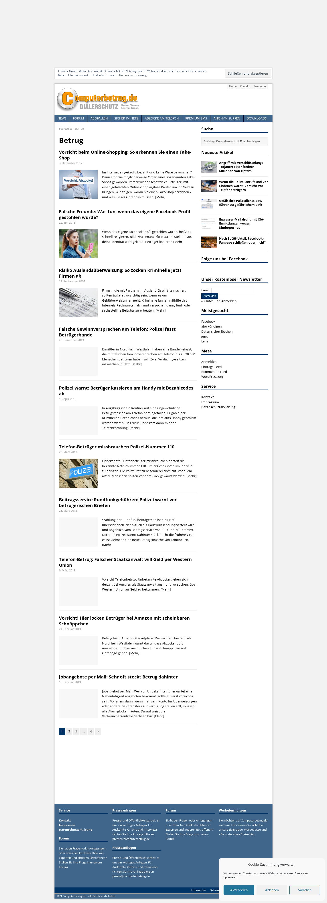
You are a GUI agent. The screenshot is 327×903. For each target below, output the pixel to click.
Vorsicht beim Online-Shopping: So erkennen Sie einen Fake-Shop (125, 155)
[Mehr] (160, 197)
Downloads (257, 118)
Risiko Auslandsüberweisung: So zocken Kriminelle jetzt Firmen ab (120, 273)
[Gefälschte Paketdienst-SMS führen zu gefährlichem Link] (209, 208)
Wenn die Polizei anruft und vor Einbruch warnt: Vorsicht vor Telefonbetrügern (243, 186)
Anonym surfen (227, 118)
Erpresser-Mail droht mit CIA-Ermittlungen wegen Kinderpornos (241, 223)
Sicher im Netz (126, 118)
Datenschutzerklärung (133, 75)
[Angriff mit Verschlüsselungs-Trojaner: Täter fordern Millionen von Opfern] (209, 170)
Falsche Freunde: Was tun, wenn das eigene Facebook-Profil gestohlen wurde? (124, 214)
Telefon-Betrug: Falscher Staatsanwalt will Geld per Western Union (125, 562)
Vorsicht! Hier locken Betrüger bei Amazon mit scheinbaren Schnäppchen (124, 621)
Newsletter (259, 86)
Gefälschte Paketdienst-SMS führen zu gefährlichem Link (240, 203)
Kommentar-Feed (214, 372)
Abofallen (99, 118)
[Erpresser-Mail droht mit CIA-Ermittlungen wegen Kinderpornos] (209, 227)
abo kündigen (211, 326)
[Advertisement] (163, 33)
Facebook (208, 321)
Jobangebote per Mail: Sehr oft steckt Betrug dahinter (118, 677)
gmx (204, 336)
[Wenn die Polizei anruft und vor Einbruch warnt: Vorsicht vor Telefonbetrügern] (209, 189)
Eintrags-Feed (211, 367)
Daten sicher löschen (217, 331)
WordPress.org (212, 376)
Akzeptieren (239, 890)
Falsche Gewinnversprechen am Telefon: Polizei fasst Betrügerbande (117, 332)
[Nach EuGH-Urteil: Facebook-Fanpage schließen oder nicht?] (209, 245)
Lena (204, 341)
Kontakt (244, 86)
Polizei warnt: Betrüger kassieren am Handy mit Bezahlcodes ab (126, 391)
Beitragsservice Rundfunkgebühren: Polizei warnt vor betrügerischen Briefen (118, 502)
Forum (78, 118)
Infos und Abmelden (221, 301)
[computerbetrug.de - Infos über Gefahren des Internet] (163, 99)
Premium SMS (196, 118)
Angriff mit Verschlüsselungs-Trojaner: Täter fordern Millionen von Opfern (241, 167)
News (62, 118)
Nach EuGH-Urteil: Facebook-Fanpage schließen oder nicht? (242, 240)
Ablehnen (272, 890)
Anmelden (209, 362)
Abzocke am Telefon (162, 118)
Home (233, 86)
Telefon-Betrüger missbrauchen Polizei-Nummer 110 (116, 447)
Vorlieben (304, 890)
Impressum (210, 402)
